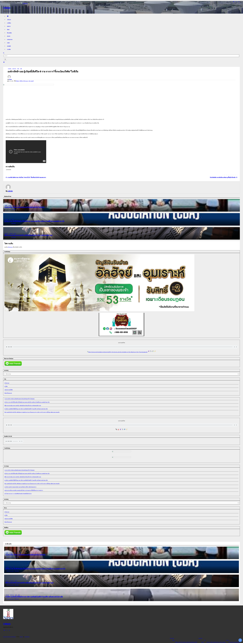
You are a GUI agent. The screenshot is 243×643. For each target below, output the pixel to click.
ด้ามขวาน (208, 642)
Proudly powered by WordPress (9, 636)
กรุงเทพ (202, 642)
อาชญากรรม (9, 39)
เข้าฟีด (5, 386)
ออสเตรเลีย (192, 642)
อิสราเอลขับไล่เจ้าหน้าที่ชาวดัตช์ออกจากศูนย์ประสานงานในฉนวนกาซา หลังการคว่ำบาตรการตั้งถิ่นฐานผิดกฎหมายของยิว (32, 412)
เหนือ (211, 642)
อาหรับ (18, 68)
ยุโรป (182, 642)
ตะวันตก (224, 642)
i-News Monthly (237, 642)
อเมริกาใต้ (188, 642)
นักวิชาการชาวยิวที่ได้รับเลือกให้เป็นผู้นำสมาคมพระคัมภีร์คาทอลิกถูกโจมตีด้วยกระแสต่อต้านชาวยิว (34, 221)
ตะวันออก (214, 642)
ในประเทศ (200, 638)
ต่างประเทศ (9, 68)
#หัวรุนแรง (25, 81)
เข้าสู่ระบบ (10, 247)
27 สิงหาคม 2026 (10, 598)
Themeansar (26, 636)
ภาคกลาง (220, 642)
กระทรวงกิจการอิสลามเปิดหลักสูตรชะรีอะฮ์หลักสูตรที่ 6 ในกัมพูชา (24, 207)
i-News (6, 7)
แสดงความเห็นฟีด (8, 389)
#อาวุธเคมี (31, 81)
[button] (3, 53)
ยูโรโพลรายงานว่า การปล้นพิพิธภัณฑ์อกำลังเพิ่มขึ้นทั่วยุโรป (17, 493)
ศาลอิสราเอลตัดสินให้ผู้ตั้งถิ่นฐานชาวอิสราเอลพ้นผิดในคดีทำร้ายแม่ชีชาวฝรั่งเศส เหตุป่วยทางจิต (26, 408)
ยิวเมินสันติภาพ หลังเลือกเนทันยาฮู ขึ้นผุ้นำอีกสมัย (222, 177)
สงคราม (8, 26)
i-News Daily (230, 642)
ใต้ (204, 640)
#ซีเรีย (21, 81)
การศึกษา (9, 22)
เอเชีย (21, 68)
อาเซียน (176, 642)
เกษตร (8, 42)
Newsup (21, 636)
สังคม (8, 29)
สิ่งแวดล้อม (9, 32)
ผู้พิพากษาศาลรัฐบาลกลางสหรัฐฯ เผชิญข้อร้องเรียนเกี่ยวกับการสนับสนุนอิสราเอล (28, 235)
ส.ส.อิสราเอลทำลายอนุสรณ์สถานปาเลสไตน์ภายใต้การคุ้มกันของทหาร (20, 487)
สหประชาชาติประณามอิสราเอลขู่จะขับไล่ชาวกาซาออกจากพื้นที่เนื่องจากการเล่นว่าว (23, 490)
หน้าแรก (9, 19)
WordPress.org (8, 393)
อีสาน (218, 642)
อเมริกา (13, 219)
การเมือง (9, 49)
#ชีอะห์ (17, 81)
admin (10, 79)
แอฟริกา (195, 642)
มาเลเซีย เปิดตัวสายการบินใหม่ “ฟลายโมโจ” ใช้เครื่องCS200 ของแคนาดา (27, 177)
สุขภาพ (8, 36)
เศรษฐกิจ (9, 46)
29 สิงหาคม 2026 (10, 584)
